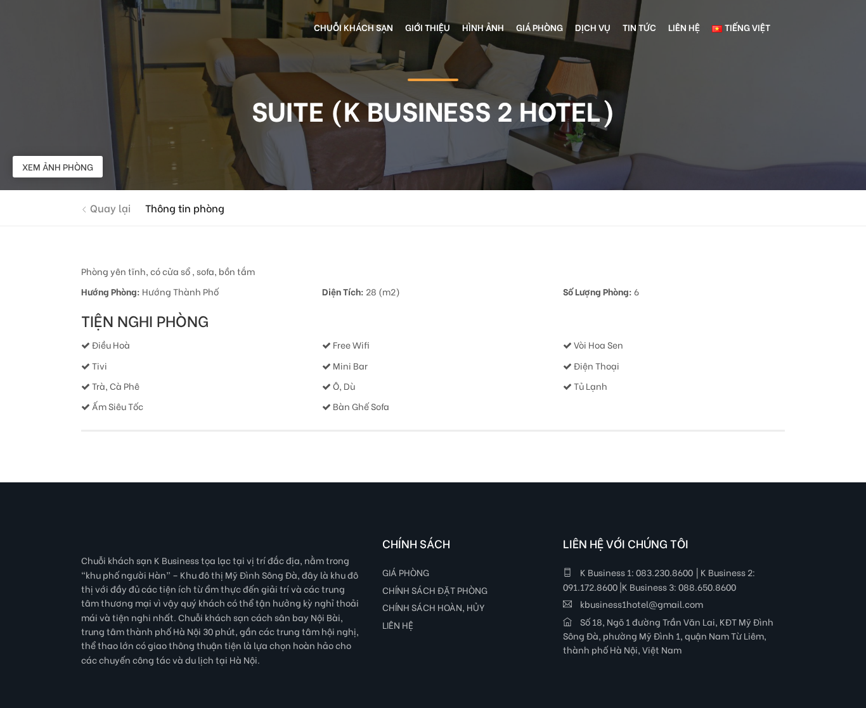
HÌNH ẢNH (483, 27)
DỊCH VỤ (593, 27)
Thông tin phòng (184, 207)
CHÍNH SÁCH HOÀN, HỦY (433, 607)
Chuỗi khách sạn (353, 27)
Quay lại (109, 207)
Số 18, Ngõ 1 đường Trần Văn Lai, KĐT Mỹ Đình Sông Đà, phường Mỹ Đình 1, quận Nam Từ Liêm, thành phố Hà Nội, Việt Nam (668, 636)
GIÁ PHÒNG (405, 572)
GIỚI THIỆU (427, 27)
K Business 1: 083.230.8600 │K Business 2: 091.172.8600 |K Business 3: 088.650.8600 (659, 579)
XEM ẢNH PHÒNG (57, 166)
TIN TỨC (639, 27)
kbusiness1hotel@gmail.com (640, 603)
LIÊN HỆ (397, 624)
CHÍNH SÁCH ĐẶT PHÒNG (435, 589)
